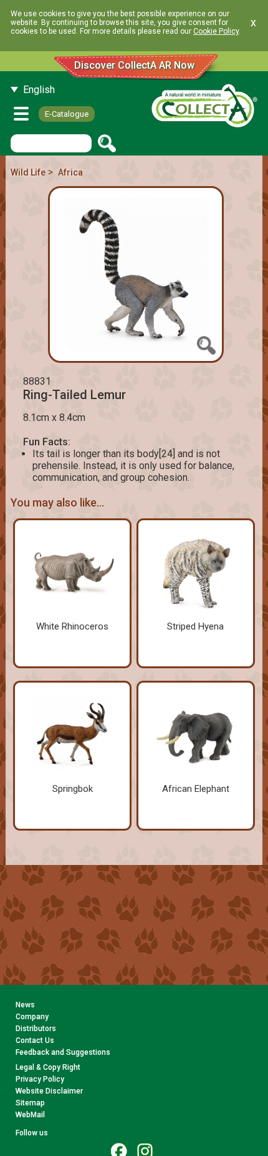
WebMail (30, 1114)
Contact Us (35, 1040)
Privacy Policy (40, 1079)
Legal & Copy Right (48, 1067)
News (25, 1004)
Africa (70, 172)
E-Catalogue (67, 114)
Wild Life (28, 172)
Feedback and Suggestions (63, 1052)
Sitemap (30, 1103)
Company (32, 1016)
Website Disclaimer (49, 1091)
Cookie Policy (216, 31)
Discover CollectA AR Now (134, 65)
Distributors (36, 1028)
